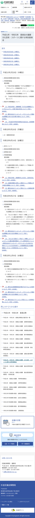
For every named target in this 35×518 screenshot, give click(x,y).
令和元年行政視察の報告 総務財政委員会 (14, 393)
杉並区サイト (20, 510)
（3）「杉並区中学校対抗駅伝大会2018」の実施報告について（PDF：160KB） (18, 123)
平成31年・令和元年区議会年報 (22, 18)
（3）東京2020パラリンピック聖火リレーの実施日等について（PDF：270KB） (18, 301)
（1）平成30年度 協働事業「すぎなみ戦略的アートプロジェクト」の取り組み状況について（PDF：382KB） (18, 109)
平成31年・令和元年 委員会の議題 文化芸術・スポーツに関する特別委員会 (18, 361)
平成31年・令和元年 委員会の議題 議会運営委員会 (18, 343)
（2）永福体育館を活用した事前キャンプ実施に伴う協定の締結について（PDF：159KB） (18, 184)
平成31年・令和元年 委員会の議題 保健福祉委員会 (18, 330)
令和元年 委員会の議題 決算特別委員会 (14, 383)
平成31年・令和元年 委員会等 (15, 313)
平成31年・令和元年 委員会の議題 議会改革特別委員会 (18, 367)
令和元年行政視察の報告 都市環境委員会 (14, 406)
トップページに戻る (7, 501)
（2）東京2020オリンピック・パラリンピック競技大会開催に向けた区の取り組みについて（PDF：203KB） (18, 116)
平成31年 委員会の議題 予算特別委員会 (15, 379)
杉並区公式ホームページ (12, 16)
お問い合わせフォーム (10, 472)
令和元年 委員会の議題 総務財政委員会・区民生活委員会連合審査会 (18, 388)
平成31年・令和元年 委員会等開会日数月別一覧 (16, 317)
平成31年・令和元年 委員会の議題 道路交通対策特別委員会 (18, 355)
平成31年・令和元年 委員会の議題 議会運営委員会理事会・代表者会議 (18, 373)
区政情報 (22, 16)
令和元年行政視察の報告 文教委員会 (13, 410)
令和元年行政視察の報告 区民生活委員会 (14, 398)
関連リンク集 (5, 505)
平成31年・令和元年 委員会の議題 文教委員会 (16, 339)
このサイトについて (24, 501)
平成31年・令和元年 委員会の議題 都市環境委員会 (18, 335)
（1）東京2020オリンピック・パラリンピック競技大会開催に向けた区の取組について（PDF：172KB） (18, 233)
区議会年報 (10, 18)
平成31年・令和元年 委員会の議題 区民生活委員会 (18, 326)
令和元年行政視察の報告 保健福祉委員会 (14, 402)
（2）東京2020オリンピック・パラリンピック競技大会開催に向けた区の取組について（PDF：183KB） (18, 294)
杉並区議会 (28, 16)
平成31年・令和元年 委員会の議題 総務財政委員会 (18, 322)
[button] (22, 2)
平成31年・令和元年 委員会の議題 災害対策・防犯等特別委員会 (18, 348)
